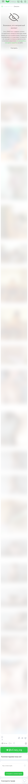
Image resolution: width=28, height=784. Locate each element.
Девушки (16, 6)
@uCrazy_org (15, 750)
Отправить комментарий (14, 774)
